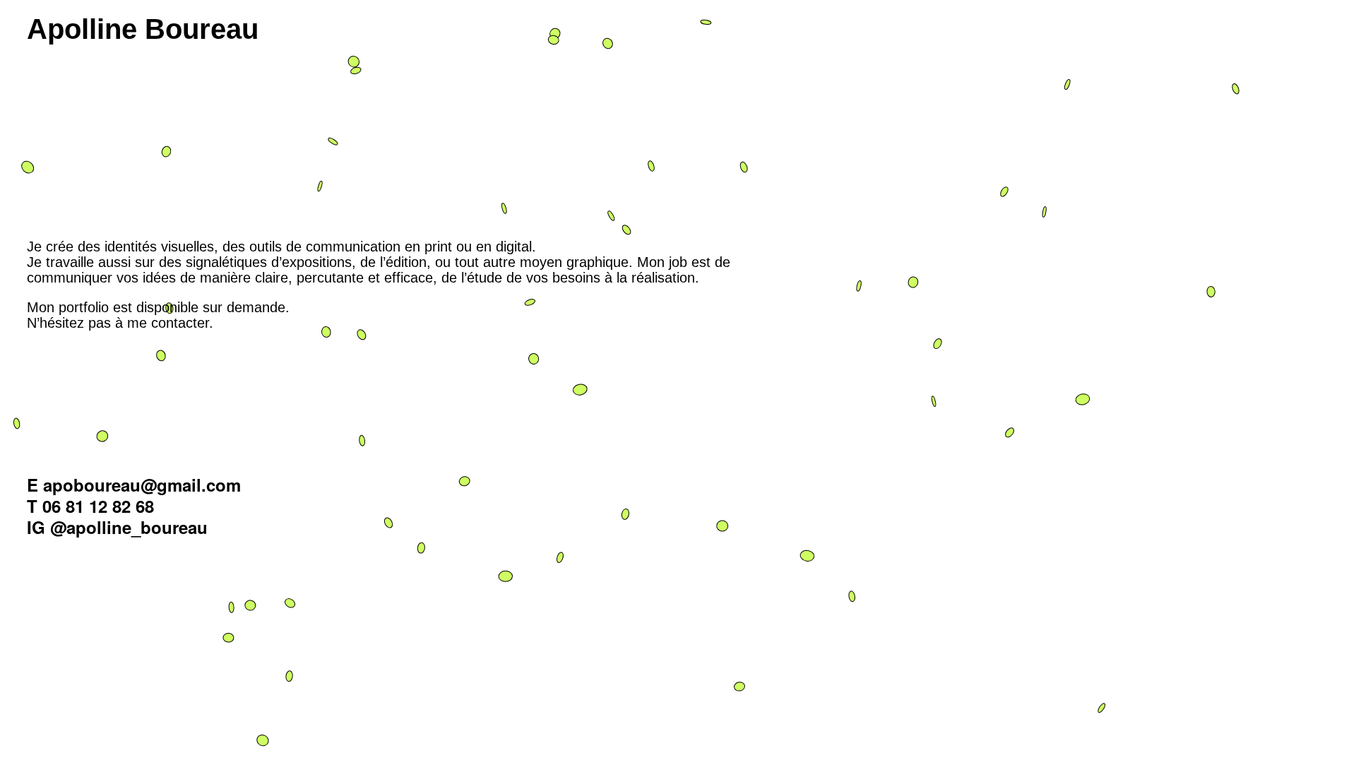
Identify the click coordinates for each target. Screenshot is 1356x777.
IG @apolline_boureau (117, 527)
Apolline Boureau (142, 29)
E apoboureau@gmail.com (134, 485)
